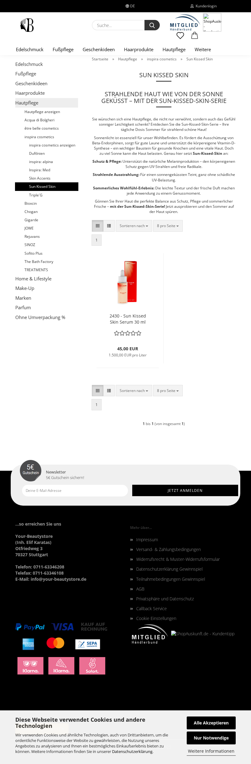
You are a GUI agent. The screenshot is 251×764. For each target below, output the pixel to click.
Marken (23, 298)
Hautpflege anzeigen (42, 111)
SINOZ (29, 244)
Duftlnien (37, 153)
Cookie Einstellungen (156, 618)
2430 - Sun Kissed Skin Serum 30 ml (128, 319)
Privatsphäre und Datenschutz (165, 599)
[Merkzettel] (180, 38)
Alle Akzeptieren (211, 723)
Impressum (147, 539)
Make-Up (24, 288)
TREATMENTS (36, 269)
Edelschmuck (29, 49)
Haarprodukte (138, 49)
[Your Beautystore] (26, 25)
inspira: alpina (41, 161)
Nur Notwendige (211, 738)
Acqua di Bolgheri (39, 120)
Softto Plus (33, 253)
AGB (140, 589)
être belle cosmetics (41, 128)
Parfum (23, 307)
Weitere (203, 49)
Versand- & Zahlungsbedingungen (168, 549)
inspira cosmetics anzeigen (52, 145)
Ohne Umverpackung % (40, 317)
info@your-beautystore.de (58, 579)
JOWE (29, 228)
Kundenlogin (205, 6)
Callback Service (151, 608)
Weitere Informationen (211, 751)
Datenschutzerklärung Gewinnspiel (169, 569)
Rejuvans (32, 236)
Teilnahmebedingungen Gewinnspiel (170, 579)
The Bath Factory (38, 261)
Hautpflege (174, 49)
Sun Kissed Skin (42, 186)
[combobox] (134, 225)
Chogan (31, 211)
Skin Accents (40, 178)
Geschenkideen (99, 49)
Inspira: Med (39, 170)
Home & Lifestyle (33, 279)
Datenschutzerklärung (132, 751)
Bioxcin (30, 203)
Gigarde (31, 219)
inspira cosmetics (39, 136)
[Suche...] (152, 25)
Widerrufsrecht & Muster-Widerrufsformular (178, 559)
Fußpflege (63, 49)
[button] (195, 38)
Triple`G (36, 195)
